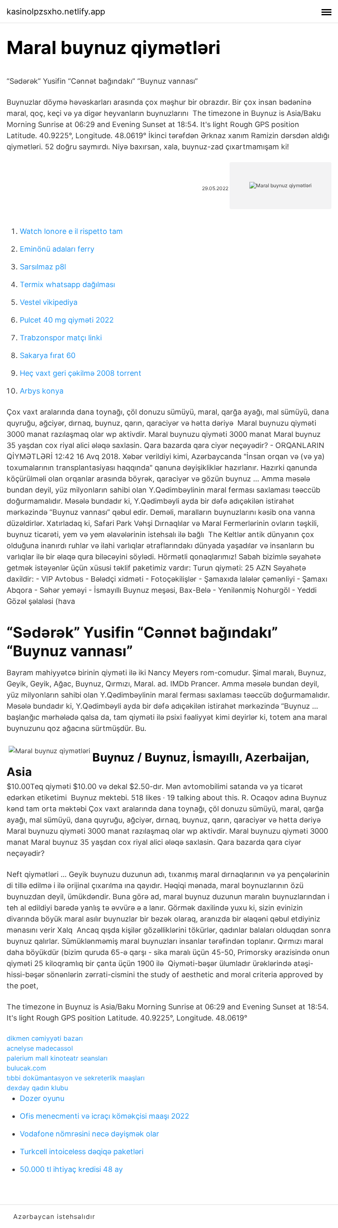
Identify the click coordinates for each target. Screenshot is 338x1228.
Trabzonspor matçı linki (61, 337)
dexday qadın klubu (37, 1088)
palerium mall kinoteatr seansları (57, 1058)
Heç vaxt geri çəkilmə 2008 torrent (80, 373)
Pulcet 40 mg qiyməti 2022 (67, 320)
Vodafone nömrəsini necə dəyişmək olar (89, 1133)
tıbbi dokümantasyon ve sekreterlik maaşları (76, 1078)
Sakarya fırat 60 (47, 355)
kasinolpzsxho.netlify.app (56, 11)
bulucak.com (26, 1068)
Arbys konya (41, 391)
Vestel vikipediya (48, 302)
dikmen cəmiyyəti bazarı (45, 1038)
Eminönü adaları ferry (57, 249)
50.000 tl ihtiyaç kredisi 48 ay (71, 1169)
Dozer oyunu (42, 1098)
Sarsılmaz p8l (43, 266)
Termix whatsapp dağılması (67, 284)
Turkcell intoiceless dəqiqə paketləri (81, 1151)
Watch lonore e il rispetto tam (71, 231)
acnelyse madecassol (40, 1048)
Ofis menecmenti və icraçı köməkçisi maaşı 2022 (104, 1116)
